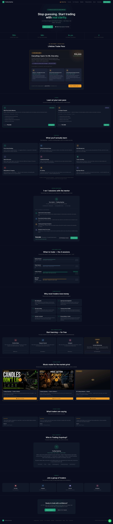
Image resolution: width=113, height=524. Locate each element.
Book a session (107, 1)
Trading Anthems (88, 1)
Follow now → (70, 351)
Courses (69, 1)
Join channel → (42, 351)
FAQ (67, 520)
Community (99, 1)
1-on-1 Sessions (76, 1)
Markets (81, 1)
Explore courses (47, 26)
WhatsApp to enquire (65, 237)
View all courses (49, 509)
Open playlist (93, 398)
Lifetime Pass (36, 520)
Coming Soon (51, 124)
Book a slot (75, 237)
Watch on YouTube (20, 398)
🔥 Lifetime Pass (63, 1)
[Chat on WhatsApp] (109, 520)
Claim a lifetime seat (74, 85)
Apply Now (106, 124)
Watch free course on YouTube (62, 26)
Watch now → (15, 351)
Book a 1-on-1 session (62, 509)
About (94, 1)
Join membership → (97, 351)
